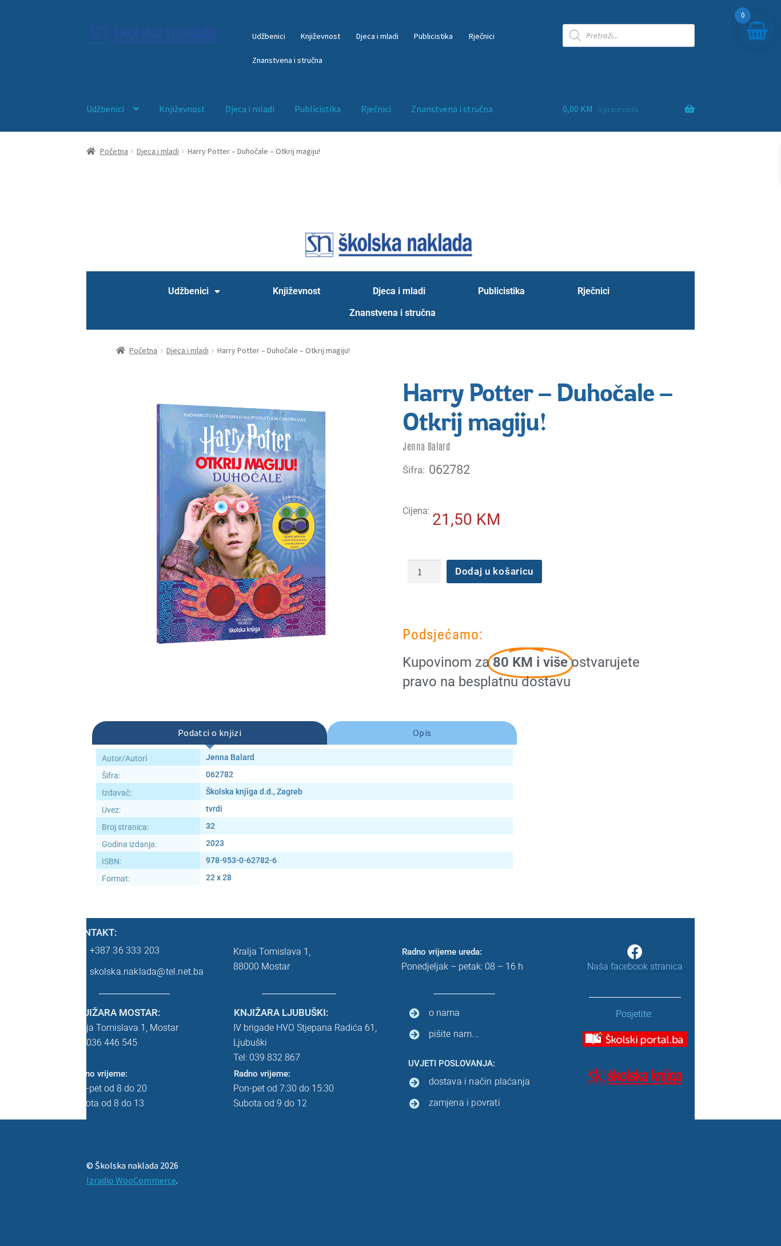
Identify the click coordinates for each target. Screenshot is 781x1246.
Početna (114, 151)
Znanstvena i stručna (287, 60)
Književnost (320, 36)
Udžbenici (268, 36)
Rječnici (482, 36)
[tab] (209, 733)
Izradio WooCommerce (131, 1180)
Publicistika (433, 36)
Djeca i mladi (377, 36)
